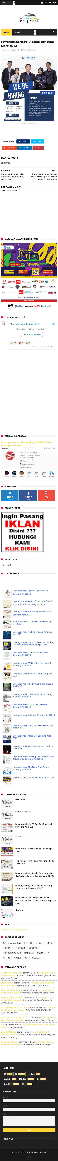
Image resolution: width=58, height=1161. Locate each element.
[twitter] (50, 2)
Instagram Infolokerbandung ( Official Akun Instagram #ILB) (26, 444)
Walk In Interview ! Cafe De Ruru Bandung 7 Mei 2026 (33, 622)
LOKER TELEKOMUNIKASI (12, 953)
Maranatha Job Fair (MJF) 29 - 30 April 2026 (33, 777)
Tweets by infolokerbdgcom (14, 929)
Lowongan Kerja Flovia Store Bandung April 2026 (32, 674)
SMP (26, 958)
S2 (4, 958)
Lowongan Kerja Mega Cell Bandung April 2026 (32, 737)
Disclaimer (20, 799)
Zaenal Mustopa (8, 1032)
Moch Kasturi (7, 982)
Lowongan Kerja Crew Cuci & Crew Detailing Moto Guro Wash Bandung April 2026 (33, 643)
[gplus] (54, 2)
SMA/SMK (32, 50)
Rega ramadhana (9, 1042)
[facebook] (46, 2)
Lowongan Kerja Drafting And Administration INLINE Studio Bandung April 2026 (33, 757)
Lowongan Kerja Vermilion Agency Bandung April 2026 (33, 747)
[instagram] (42, 2)
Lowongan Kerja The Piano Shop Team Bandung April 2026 (31, 768)
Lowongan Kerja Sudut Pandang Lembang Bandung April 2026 (32, 695)
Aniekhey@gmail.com (11, 972)
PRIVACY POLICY (23, 811)
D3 (31, 943)
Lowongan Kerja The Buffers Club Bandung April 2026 (33, 685)
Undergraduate (38, 958)
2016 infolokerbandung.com (34, 1153)
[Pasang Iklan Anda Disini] (22, 551)
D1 (25, 943)
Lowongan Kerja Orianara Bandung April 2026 (34, 715)
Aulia (3, 1024)
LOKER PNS (33, 948)
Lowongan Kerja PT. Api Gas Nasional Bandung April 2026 (30, 705)
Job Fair (49, 943)
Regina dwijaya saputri (11, 990)
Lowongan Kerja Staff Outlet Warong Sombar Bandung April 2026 (33, 887)
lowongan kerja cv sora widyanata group (28, 1026)
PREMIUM (24, 50)
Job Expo (39, 943)
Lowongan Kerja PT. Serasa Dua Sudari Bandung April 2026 (30, 653)
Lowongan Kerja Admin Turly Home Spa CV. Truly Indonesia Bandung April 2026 (34, 874)
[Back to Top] (29, 1158)
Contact (19, 910)
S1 (48, 953)
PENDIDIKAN (29, 953)
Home (6, 32)
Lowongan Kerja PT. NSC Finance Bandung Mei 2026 (32, 633)
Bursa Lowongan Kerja (12, 943)
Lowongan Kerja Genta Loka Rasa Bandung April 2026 (33, 726)
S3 (9, 958)
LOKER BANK (7, 948)
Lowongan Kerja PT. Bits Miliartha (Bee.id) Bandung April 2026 (32, 664)
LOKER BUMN (20, 948)
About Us (19, 836)
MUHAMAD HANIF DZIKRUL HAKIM (15, 1007)
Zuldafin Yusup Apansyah (13, 1017)
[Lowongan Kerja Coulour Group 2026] (29, 309)
